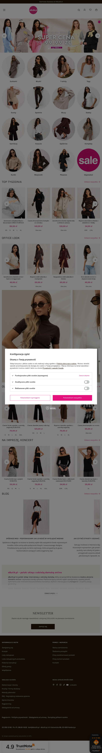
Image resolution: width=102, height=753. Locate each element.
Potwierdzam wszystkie (72, 398)
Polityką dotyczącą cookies (66, 363)
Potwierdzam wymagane (30, 398)
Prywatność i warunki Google (53, 368)
